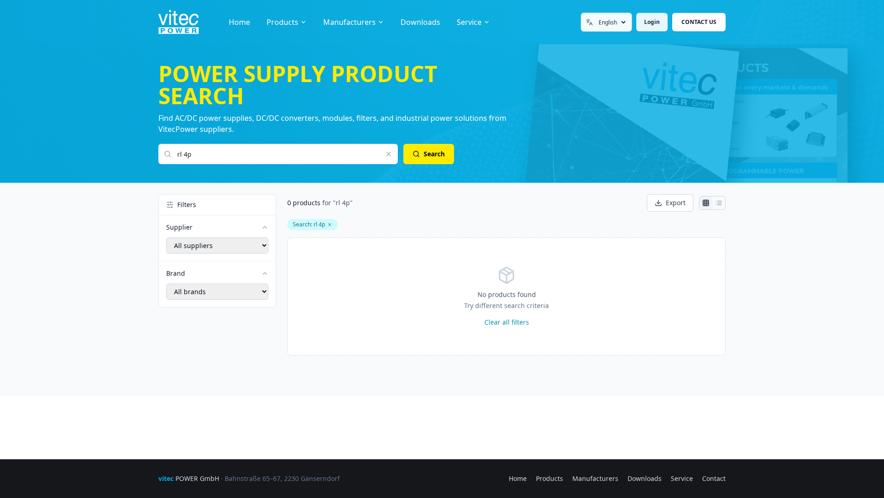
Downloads (420, 22)
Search (434, 153)
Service (469, 22)
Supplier (179, 227)
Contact (714, 478)
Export (676, 202)
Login (652, 22)
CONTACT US (698, 22)
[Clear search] (388, 154)
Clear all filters (506, 322)
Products (282, 22)
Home (239, 22)
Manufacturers (349, 22)
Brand (175, 273)
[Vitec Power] (188, 22)
